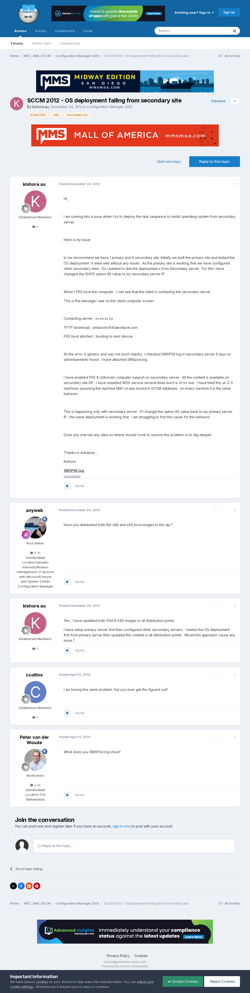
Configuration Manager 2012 (109, 107)
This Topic (215, 31)
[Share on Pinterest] (36, 886)
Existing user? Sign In (193, 12)
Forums (17, 43)
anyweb (34, 510)
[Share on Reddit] (29, 886)
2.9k (37, 785)
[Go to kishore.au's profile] (16, 103)
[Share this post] (234, 184)
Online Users (42, 43)
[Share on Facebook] (21, 886)
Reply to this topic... (57, 846)
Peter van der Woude (34, 740)
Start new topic (169, 161)
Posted (79, 184)
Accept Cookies (184, 981)
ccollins (34, 674)
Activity (40, 31)
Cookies (141, 956)
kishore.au (40, 107)
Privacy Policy (118, 956)
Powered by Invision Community (125, 966)
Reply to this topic (214, 161)
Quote (79, 486)
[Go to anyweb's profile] (35, 528)
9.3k (37, 553)
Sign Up (229, 12)
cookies (42, 982)
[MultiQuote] (67, 486)
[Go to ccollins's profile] (35, 692)
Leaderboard (70, 43)
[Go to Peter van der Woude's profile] (35, 760)
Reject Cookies (222, 981)
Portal (87, 31)
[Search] (234, 31)
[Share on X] (13, 886)
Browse (20, 31)
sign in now (122, 826)
